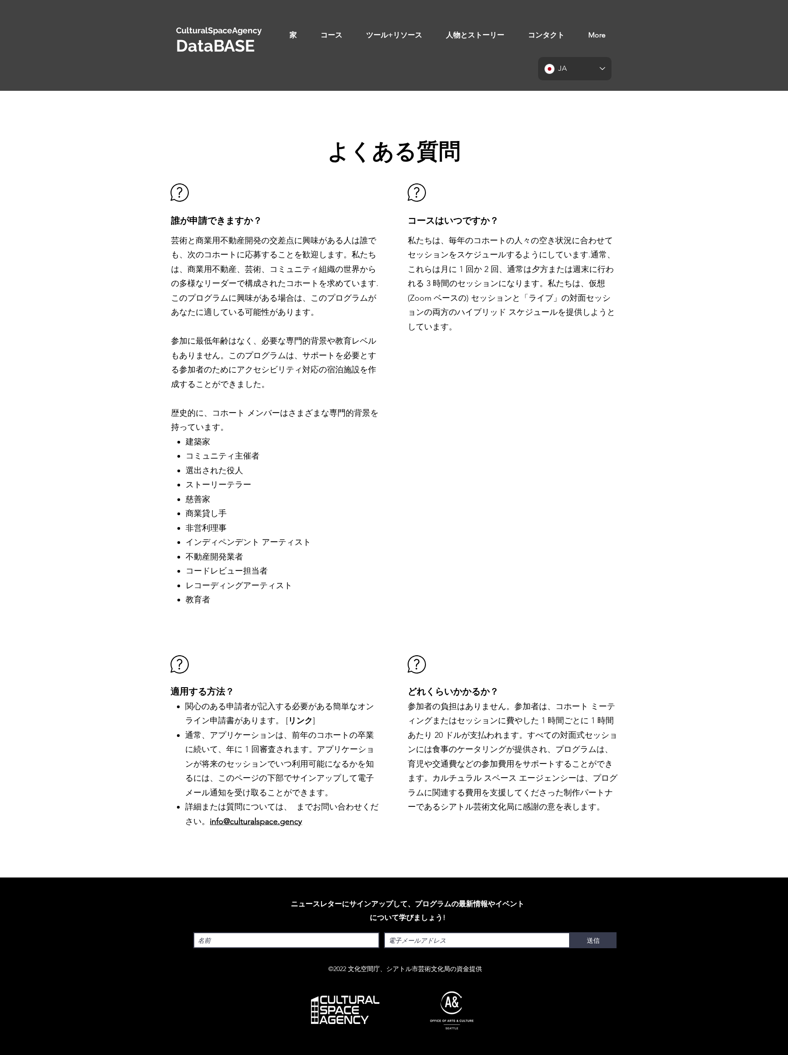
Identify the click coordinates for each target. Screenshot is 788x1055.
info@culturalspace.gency (256, 821)
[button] (331, 35)
